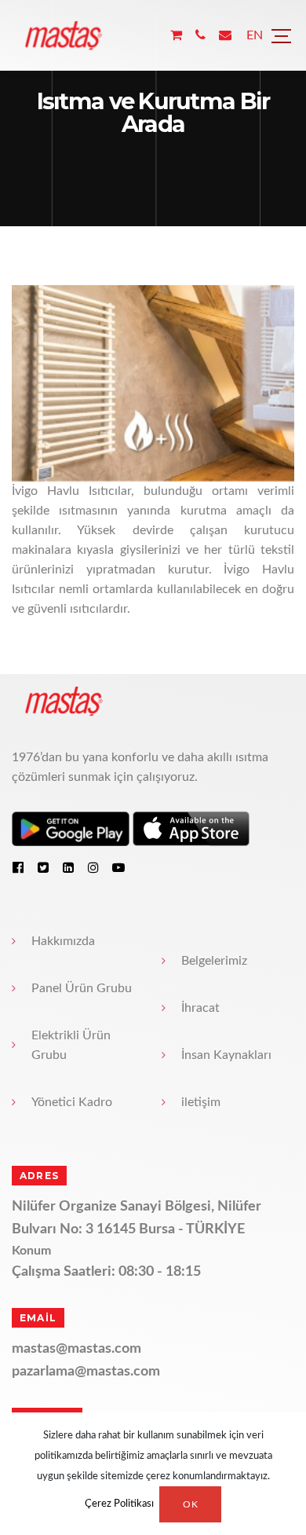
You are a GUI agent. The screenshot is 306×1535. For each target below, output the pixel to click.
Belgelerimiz (214, 960)
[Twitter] (43, 867)
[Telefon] (200, 36)
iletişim (200, 1102)
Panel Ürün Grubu (81, 988)
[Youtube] (118, 867)
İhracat (200, 1008)
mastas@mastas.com (76, 1349)
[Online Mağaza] (176, 36)
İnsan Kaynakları (226, 1055)
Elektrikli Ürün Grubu (71, 1045)
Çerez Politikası (119, 1505)
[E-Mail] (225, 36)
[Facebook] (18, 867)
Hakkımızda (63, 941)
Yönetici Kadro (71, 1102)
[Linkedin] (68, 867)
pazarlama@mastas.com (86, 1372)
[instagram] (93, 867)
